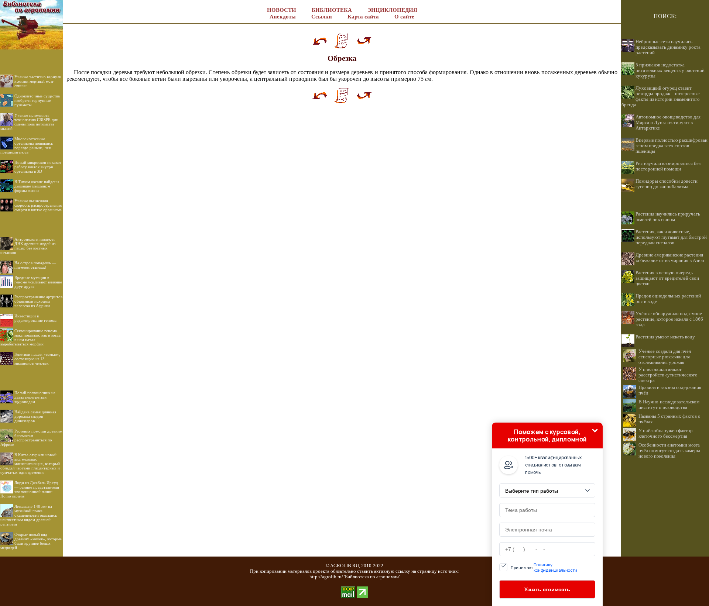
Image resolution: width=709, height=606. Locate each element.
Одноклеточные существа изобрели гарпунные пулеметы (37, 100)
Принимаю (544, 567)
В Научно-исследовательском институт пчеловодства (668, 404)
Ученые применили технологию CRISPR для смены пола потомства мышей (29, 122)
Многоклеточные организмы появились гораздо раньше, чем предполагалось (26, 145)
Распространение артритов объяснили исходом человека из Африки (38, 301)
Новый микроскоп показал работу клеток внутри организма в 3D (37, 166)
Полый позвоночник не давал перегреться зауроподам (34, 397)
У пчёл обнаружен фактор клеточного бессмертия (665, 433)
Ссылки (321, 17)
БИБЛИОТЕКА (332, 10)
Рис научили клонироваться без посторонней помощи (668, 166)
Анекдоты (283, 17)
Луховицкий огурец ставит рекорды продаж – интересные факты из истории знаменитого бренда (660, 96)
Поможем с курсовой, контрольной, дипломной (547, 435)
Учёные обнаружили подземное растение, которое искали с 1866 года (669, 319)
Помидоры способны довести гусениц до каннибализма (667, 184)
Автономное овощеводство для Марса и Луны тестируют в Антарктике (668, 122)
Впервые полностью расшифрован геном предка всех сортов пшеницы (672, 146)
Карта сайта (363, 17)
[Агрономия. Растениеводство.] (31, 47)
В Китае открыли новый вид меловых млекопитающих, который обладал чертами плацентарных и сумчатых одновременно (30, 463)
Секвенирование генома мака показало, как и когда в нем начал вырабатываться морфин (30, 337)
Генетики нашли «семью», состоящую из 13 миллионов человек (37, 358)
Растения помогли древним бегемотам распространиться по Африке (31, 438)
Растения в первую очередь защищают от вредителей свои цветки (667, 278)
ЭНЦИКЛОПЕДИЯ (392, 10)
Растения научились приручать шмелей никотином (668, 216)
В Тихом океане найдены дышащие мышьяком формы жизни (36, 186)
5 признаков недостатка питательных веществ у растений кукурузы (670, 70)
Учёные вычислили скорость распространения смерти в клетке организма (38, 205)
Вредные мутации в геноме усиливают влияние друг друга (38, 282)
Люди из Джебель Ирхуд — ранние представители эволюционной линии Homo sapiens (29, 489)
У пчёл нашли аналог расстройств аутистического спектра (668, 375)
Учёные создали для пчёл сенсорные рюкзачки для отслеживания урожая (664, 357)
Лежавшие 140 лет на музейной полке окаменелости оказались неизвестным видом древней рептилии (28, 515)
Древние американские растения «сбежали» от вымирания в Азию (670, 257)
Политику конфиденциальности (555, 567)
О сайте (404, 17)
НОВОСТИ (281, 10)
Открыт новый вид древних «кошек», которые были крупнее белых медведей (31, 541)
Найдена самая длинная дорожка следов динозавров (35, 416)
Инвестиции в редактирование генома (35, 318)
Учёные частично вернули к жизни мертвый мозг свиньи (37, 81)
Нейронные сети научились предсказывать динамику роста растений (668, 47)
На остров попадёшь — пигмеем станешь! (35, 265)
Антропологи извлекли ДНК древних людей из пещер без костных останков (27, 246)
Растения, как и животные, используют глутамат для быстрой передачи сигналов (671, 237)
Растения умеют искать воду (665, 337)
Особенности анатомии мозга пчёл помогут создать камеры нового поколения (669, 451)
